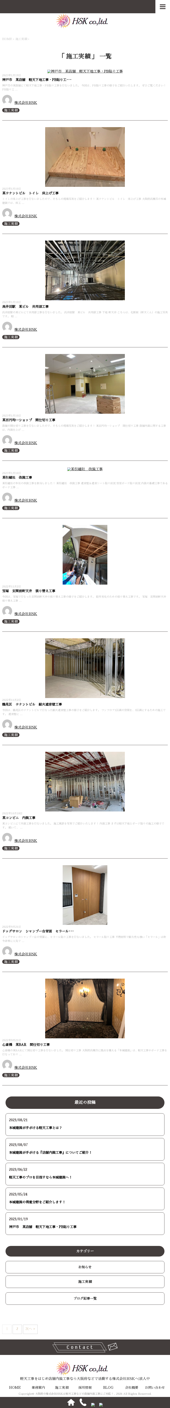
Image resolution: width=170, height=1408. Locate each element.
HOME (15, 1387)
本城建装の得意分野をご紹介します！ (37, 1202)
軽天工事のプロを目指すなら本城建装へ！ (40, 1177)
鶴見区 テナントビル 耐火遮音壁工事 (32, 704)
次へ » (30, 1328)
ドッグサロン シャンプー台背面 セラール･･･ (38, 931)
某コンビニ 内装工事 (18, 817)
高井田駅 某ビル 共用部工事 (25, 306)
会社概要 (131, 1387)
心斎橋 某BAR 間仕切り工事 (26, 1044)
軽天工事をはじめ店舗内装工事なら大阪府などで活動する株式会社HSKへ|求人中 (85, 1379)
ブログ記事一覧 (85, 1298)
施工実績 (10, 110)
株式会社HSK (25, 103)
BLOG (108, 1387)
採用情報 (85, 1387)
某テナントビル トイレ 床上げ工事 (30, 193)
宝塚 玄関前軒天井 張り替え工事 (28, 591)
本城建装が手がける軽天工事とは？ (35, 1127)
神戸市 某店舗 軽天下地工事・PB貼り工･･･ (37, 79)
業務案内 (38, 1387)
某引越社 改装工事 (17, 477)
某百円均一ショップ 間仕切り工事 (28, 420)
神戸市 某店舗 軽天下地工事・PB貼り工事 (43, 1226)
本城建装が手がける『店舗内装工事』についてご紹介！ (50, 1152)
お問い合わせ (155, 1387)
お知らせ (85, 1267)
